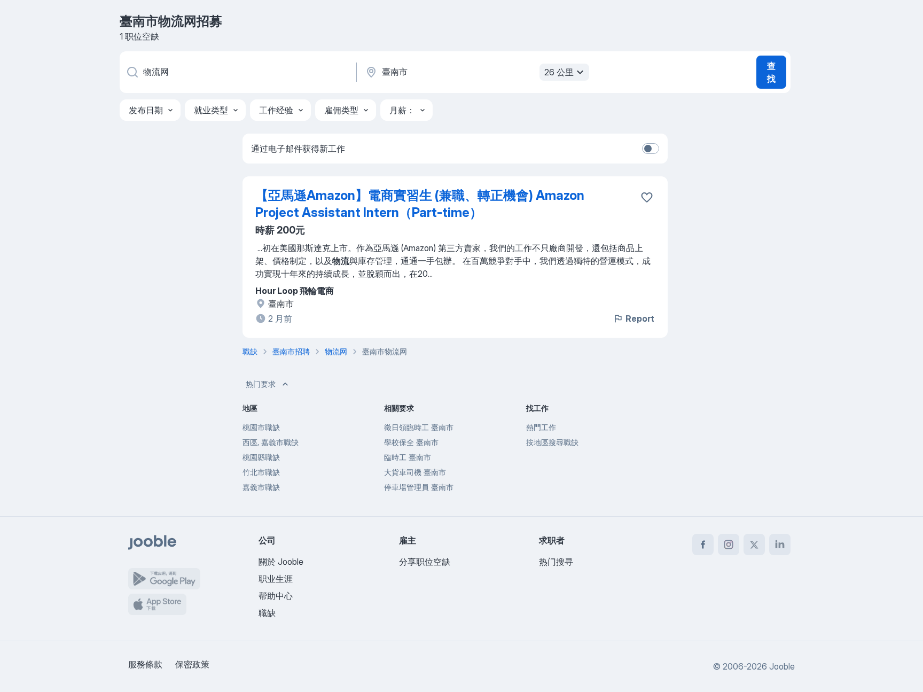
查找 (771, 72)
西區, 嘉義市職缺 (271, 442)
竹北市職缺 (261, 472)
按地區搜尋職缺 (552, 442)
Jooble (782, 666)
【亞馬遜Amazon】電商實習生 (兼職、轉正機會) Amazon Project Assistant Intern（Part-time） (419, 204)
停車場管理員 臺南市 (418, 487)
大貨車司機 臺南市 (415, 472)
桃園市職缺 (261, 427)
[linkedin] (780, 544)
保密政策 (192, 664)
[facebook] (703, 544)
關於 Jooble (281, 561)
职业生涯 (276, 578)
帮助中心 (276, 595)
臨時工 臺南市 (407, 457)
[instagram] (728, 544)
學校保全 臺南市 (411, 442)
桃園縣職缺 (261, 457)
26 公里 (559, 72)
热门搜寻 (556, 561)
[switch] (650, 148)
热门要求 (261, 383)
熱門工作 (541, 427)
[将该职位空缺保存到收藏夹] (647, 197)
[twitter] (754, 544)
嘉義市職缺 (261, 487)
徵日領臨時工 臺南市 (418, 427)
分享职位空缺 (424, 561)
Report (639, 318)
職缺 (267, 613)
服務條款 (145, 664)
